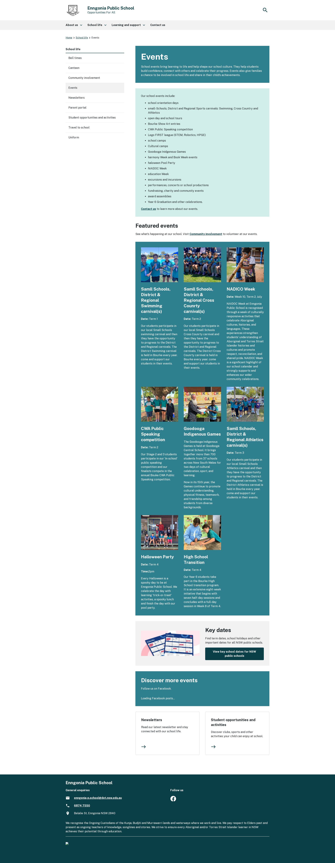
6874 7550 (82, 805)
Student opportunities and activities (233, 722)
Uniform (73, 137)
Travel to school (79, 127)
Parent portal (77, 107)
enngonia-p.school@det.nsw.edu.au (98, 798)
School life (82, 37)
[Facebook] (173, 800)
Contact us (148, 209)
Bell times (75, 58)
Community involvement (205, 234)
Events (72, 87)
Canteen (73, 68)
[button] (74, 25)
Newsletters (151, 720)
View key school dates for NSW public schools (234, 653)
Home (69, 37)
